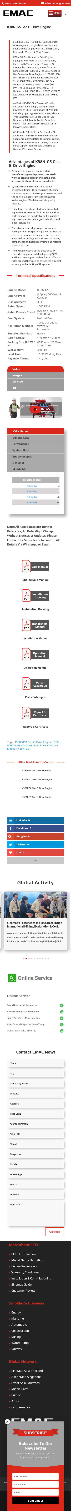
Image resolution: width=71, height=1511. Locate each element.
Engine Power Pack (24, 1266)
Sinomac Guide (21, 1284)
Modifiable (19, 469)
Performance (20, 444)
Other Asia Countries (25, 1383)
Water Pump (20, 1343)
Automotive (19, 1324)
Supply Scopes (22, 456)
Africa (15, 1401)
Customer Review (23, 1290)
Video (16, 369)
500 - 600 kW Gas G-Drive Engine (33, 743)
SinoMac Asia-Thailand (27, 1371)
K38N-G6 (32, 491)
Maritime (17, 1318)
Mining (16, 1336)
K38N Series (20, 431)
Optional (18, 462)
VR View (17, 381)
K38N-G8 (32, 502)
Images (17, 375)
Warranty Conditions (25, 1272)
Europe (16, 1395)
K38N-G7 (32, 496)
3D (14, 388)
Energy (16, 1312)
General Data (20, 437)
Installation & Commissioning (31, 1278)
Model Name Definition (27, 1260)
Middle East (19, 1389)
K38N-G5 (32, 485)
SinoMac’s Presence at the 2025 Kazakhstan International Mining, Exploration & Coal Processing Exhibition (34, 924)
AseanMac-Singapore (26, 1377)
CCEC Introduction (23, 1254)
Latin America (20, 1407)
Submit (54, 1232)
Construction (20, 1330)
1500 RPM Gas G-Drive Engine (33, 742)
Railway (16, 1349)
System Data (20, 450)
